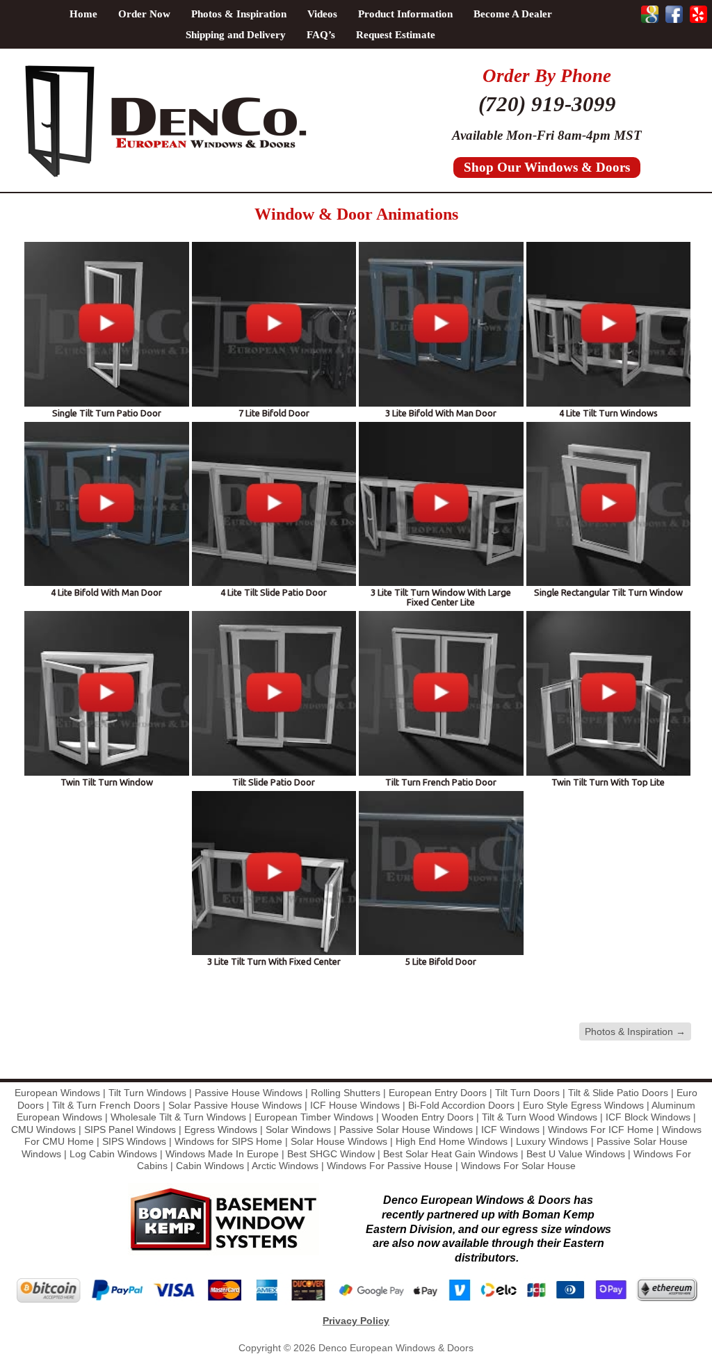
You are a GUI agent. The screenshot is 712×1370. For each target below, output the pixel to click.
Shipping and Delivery (236, 34)
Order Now (144, 13)
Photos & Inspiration (238, 13)
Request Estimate (395, 34)
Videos (322, 13)
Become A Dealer (513, 13)
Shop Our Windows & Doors (547, 167)
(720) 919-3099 (547, 104)
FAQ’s (321, 34)
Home (83, 13)
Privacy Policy (356, 1320)
